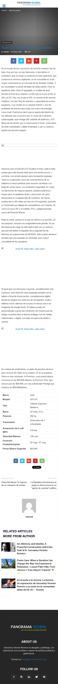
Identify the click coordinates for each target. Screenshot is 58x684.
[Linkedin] (29, 677)
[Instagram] (21, 677)
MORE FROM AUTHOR (19, 536)
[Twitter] (36, 677)
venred (6, 52)
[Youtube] (44, 677)
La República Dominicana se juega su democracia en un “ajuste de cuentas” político (44, 485)
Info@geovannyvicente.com (34, 659)
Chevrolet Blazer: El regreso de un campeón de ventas (14, 483)
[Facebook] (14, 677)
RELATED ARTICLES (17, 531)
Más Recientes (6, 43)
